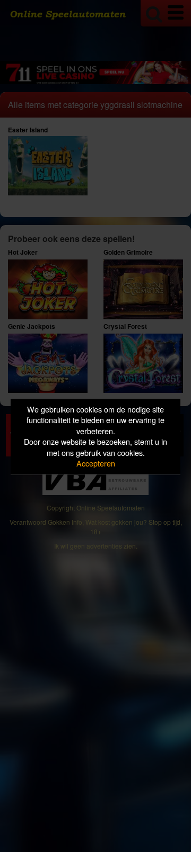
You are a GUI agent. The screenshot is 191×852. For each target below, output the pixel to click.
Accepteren (95, 463)
